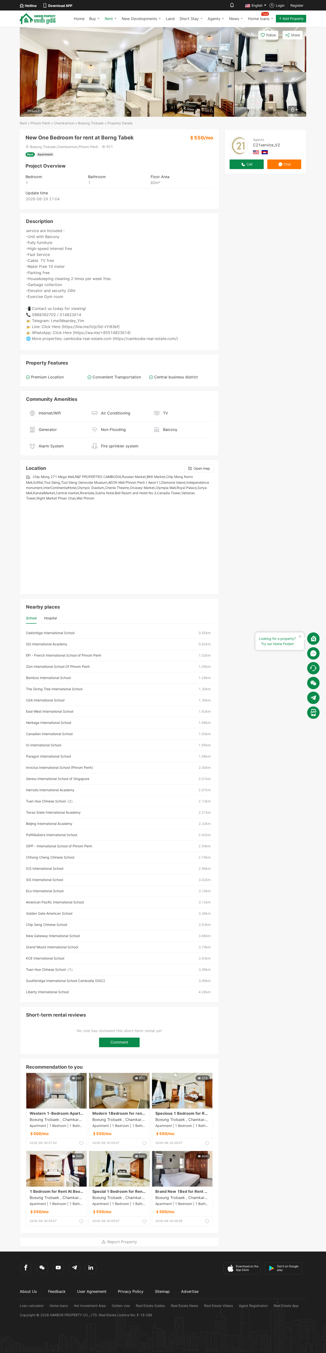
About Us (28, 1291)
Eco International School (44, 891)
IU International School (43, 745)
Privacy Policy (130, 1291)
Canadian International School (49, 734)
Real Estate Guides (150, 1306)
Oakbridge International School (50, 633)
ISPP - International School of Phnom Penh (59, 846)
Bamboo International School (48, 678)
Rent (109, 18)
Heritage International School (48, 723)
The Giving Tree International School (54, 689)
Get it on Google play (288, 1268)
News (234, 18)
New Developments (139, 18)
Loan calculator (32, 1306)
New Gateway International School (53, 936)
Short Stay (189, 18)
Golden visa (121, 1306)
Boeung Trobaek (91, 123)
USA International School (45, 700)
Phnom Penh (40, 123)
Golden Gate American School (49, 913)
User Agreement (91, 1291)
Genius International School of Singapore (57, 779)
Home (79, 18)
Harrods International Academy (50, 790)
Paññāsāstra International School (51, 835)
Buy (92, 18)
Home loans (59, 1306)
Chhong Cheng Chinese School (50, 857)
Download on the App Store (247, 1268)
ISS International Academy (46, 644)
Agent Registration (253, 1306)
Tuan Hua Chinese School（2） (50, 801)
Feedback (57, 1291)
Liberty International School (47, 992)
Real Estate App (286, 1306)
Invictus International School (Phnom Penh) (59, 767)
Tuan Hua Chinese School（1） (50, 969)
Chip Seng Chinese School (46, 925)
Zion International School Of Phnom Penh (58, 666)
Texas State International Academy (53, 812)
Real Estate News (184, 1306)
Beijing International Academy (49, 824)
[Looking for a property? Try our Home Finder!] (313, 638)
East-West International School (49, 711)
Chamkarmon (64, 123)
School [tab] (31, 618)
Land (170, 18)
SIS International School (44, 880)
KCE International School (45, 958)
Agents (214, 18)
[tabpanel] (119, 812)
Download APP (60, 6)
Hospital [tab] (50, 618)
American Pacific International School (55, 902)
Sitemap (162, 1291)
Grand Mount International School (52, 947)
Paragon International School (48, 756)
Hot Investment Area (90, 1306)
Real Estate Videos (218, 1306)
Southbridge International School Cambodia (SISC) (65, 981)
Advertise (190, 1291)
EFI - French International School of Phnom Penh (63, 655)
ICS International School (44, 868)
